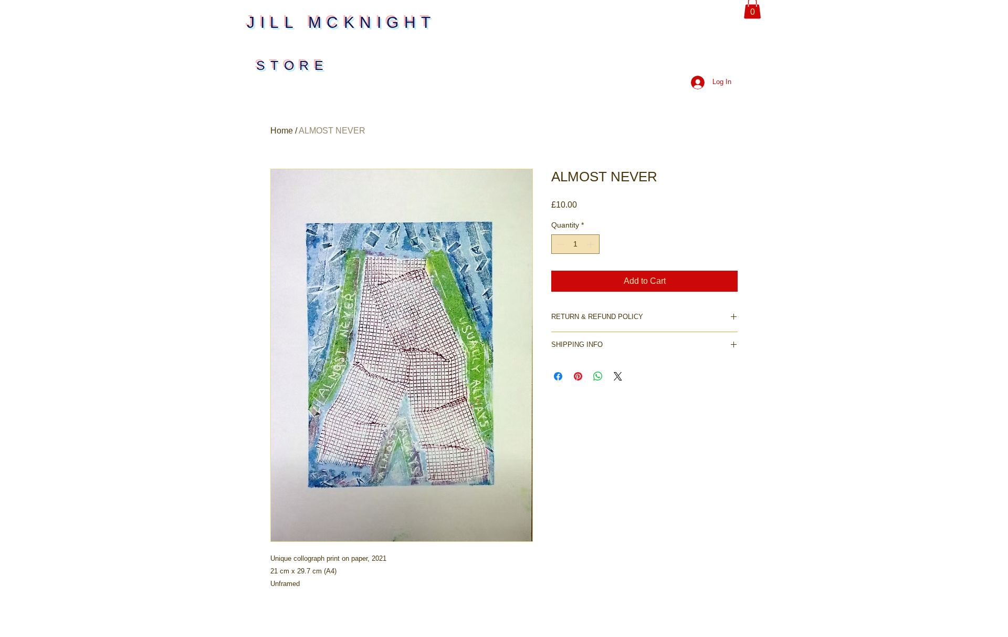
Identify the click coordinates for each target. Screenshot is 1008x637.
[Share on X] (618, 376)
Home (281, 130)
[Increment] (591, 244)
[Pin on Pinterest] (578, 376)
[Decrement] (559, 244)
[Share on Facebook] (558, 376)
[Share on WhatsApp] (598, 376)
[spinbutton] (575, 244)
